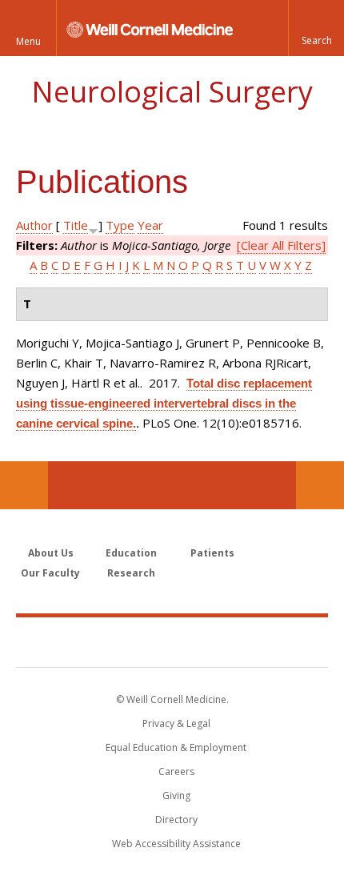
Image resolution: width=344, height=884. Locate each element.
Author (34, 225)
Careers (176, 771)
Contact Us (320, 485)
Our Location (24, 485)
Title (75, 225)
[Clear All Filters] (281, 245)
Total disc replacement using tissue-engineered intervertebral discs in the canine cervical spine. (164, 403)
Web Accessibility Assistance (176, 843)
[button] (316, 28)
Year (150, 225)
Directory (176, 819)
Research (131, 573)
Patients (212, 553)
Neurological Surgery (172, 91)
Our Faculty (50, 573)
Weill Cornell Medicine (172, 641)
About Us (51, 553)
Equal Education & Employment (176, 747)
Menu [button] (28, 41)
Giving (176, 795)
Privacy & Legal (176, 723)
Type (120, 225)
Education (131, 553)
